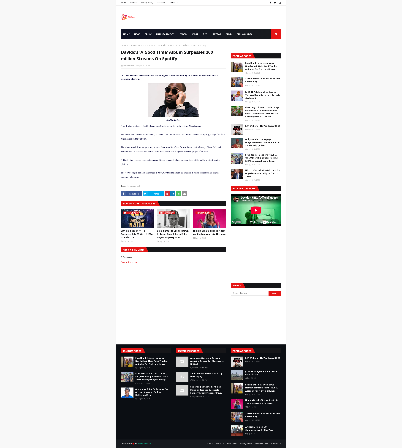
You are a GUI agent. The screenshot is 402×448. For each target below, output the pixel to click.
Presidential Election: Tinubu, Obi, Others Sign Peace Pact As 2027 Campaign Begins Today (261, 157)
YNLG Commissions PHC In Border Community (262, 80)
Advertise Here (261, 443)
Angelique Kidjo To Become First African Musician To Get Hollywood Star (152, 392)
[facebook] (270, 2)
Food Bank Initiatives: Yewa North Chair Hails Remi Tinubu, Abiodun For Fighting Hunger (261, 66)
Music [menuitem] (148, 34)
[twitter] (275, 2)
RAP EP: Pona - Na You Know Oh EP (262, 125)
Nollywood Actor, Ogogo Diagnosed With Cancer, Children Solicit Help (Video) (262, 142)
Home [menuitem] (126, 34)
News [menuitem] (137, 34)
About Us (134, 2)
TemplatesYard (145, 443)
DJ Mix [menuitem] (229, 34)
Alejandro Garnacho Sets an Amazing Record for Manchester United (207, 361)
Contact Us (173, 2)
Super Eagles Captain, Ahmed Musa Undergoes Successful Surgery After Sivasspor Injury (206, 389)
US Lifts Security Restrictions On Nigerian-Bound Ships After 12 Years (262, 173)
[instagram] (279, 2)
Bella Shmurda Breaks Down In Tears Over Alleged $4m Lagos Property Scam (173, 234)
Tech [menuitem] (205, 34)
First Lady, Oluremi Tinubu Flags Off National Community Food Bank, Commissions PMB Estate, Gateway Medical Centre (262, 112)
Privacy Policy (147, 2)
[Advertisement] (256, 250)
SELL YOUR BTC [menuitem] (244, 34)
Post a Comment (129, 262)
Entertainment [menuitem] (165, 34)
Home (123, 2)
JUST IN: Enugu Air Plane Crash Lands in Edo (261, 373)
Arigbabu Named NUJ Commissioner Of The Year (259, 428)
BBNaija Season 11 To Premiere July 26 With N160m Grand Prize (137, 234)
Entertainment (134, 45)
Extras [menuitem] (217, 34)
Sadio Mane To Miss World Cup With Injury (206, 375)
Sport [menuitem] (194, 34)
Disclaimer (161, 2)
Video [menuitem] (183, 34)
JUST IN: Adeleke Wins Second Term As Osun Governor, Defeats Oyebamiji (262, 95)
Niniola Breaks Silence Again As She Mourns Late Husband (209, 232)
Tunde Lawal (128, 65)
